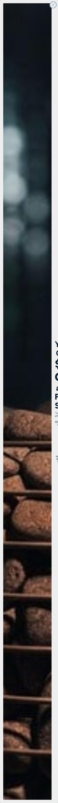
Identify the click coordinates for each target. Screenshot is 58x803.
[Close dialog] (53, 5)
